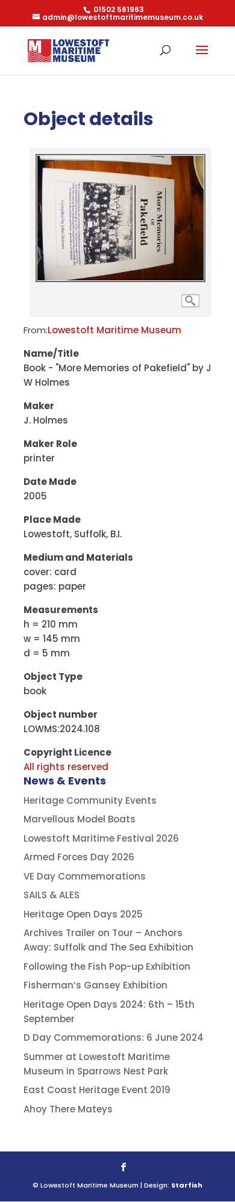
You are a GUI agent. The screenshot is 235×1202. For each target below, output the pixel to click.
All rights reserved (66, 766)
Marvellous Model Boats (80, 819)
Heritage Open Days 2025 (83, 914)
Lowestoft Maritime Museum (114, 330)
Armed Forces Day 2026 (79, 857)
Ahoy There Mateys (68, 1109)
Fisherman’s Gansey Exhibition (96, 985)
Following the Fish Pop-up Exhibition (107, 966)
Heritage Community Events (90, 800)
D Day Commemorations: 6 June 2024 (114, 1037)
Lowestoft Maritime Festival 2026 (101, 838)
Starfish (186, 1185)
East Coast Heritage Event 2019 (97, 1089)
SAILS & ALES (52, 895)
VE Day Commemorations (85, 876)
